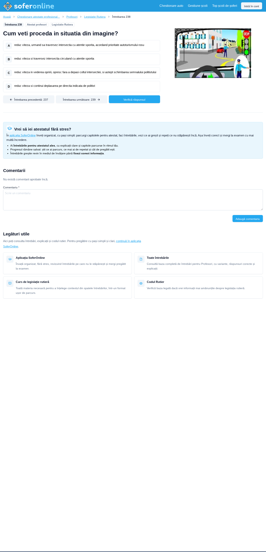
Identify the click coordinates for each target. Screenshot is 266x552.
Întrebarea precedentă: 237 (31, 99)
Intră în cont (251, 6)
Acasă (7, 16)
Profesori (72, 16)
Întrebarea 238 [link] (121, 16)
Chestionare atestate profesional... (38, 16)
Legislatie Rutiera (95, 16)
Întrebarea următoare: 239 (79, 99)
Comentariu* (11, 187)
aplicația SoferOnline (23, 135)
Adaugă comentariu (248, 218)
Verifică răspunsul (134, 99)
